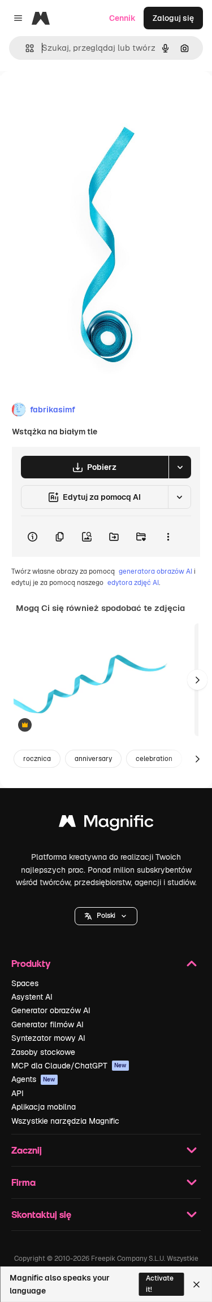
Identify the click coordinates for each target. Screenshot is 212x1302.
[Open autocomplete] (25, 48)
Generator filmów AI (47, 1024)
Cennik (122, 18)
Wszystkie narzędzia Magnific (65, 1121)
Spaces (24, 983)
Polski (106, 915)
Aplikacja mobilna (43, 1107)
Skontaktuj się (41, 1214)
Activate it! (160, 1284)
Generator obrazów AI (50, 1010)
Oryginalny (78, 96)
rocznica (37, 758)
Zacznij (26, 1150)
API (17, 1093)
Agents (33, 1079)
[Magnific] (106, 824)
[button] (106, 916)
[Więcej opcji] (168, 536)
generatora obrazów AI (155, 571)
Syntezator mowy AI (48, 1038)
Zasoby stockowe (43, 1052)
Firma (23, 1182)
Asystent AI (32, 997)
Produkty (30, 963)
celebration (154, 758)
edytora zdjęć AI (133, 582)
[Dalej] (197, 679)
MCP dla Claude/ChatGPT (69, 1066)
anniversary (93, 758)
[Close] (196, 1284)
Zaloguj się (173, 18)
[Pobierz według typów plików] (179, 467)
